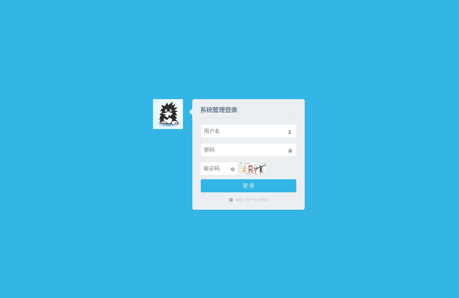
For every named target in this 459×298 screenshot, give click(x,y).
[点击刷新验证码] (253, 168)
